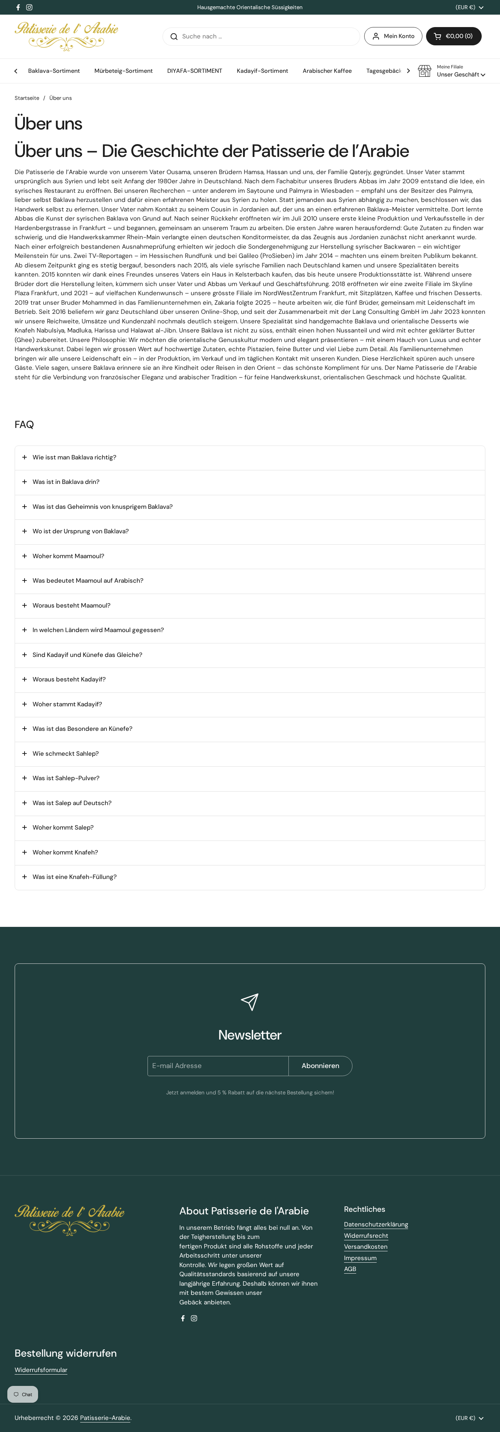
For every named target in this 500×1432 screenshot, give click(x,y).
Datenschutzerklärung (376, 1224)
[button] (451, 71)
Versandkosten (366, 1247)
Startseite (27, 98)
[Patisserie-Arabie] (66, 36)
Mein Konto (399, 36)
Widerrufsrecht (366, 1236)
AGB (350, 1269)
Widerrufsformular (41, 1370)
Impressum (360, 1258)
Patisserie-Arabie (105, 1418)
